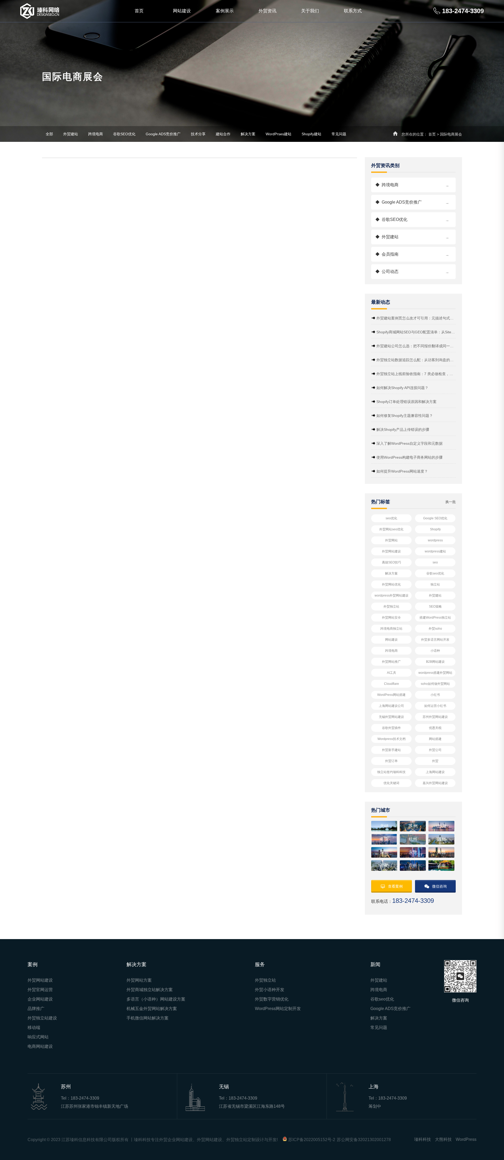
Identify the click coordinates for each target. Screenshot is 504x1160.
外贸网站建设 (391, 551)
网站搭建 (435, 739)
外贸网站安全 (391, 617)
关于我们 (310, 10)
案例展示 (225, 10)
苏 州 (413, 826)
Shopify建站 (311, 134)
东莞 (413, 852)
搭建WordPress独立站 (435, 617)
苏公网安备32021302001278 (364, 1139)
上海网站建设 (435, 772)
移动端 (34, 1027)
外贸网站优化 (391, 584)
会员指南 (412, 254)
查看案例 (395, 886)
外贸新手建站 (391, 750)
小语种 (435, 650)
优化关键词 (391, 783)
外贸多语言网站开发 (435, 639)
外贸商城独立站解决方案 (150, 989)
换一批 (450, 502)
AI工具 (391, 673)
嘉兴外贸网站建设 (435, 783)
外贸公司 (435, 750)
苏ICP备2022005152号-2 (311, 1139)
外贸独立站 (391, 606)
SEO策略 (435, 606)
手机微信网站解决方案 (148, 1018)
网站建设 (182, 10)
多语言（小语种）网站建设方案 (156, 999)
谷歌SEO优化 (124, 134)
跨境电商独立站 (391, 628)
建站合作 (223, 134)
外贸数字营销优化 (271, 999)
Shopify (435, 529)
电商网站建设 (40, 1046)
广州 (413, 865)
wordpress (435, 540)
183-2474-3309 (85, 1098)
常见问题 (339, 134)
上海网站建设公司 (391, 706)
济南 (441, 865)
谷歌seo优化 (435, 573)
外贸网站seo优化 (391, 529)
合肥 (384, 865)
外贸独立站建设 (42, 1018)
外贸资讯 (267, 10)
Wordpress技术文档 (391, 739)
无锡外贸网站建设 (391, 717)
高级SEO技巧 (391, 562)
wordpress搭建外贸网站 (435, 673)
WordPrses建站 (278, 134)
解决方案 (248, 134)
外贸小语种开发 (269, 989)
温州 (441, 839)
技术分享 (198, 134)
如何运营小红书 (435, 706)
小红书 (435, 695)
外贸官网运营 (40, 989)
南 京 (384, 839)
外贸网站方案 (139, 980)
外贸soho (435, 628)
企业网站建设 (40, 999)
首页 (139, 10)
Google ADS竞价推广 (163, 134)
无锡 (384, 826)
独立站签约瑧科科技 (391, 772)
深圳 (384, 852)
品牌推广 (36, 1008)
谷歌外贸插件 (391, 728)
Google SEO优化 (435, 518)
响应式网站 (38, 1037)
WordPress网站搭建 (391, 695)
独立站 (435, 584)
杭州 (413, 839)
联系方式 (353, 10)
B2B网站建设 (435, 662)
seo (435, 562)
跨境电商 (95, 134)
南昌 (441, 852)
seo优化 (391, 518)
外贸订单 (391, 761)
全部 (49, 134)
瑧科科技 (422, 1139)
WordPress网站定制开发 (278, 1008)
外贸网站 (391, 540)
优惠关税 (435, 728)
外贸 (435, 761)
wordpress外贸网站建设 (391, 595)
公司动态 (412, 271)
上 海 (441, 826)
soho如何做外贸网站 (435, 684)
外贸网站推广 (391, 662)
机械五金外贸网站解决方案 (152, 1008)
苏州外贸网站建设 (435, 717)
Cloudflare (391, 684)
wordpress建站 (435, 551)
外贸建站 (70, 134)
